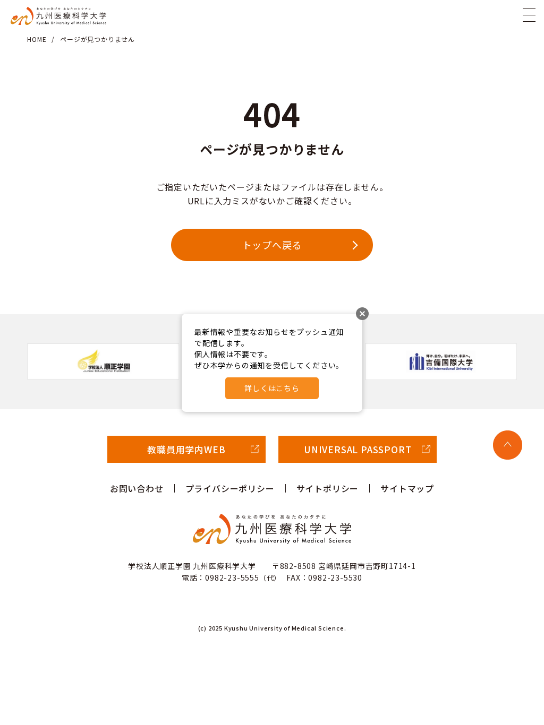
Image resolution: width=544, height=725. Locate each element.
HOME (36, 39)
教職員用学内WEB (186, 449)
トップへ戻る (272, 245)
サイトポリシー (327, 488)
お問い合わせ (137, 488)
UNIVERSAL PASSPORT (357, 449)
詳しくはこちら (272, 388)
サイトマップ (407, 488)
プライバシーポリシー (230, 488)
